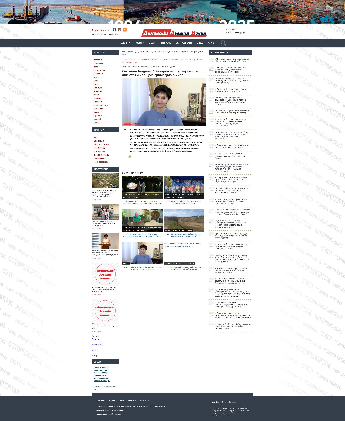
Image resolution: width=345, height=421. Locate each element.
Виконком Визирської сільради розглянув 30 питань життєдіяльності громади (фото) (229, 80)
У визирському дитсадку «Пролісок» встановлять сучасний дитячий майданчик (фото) (228, 270)
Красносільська (101, 144)
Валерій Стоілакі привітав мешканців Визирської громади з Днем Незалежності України (229, 190)
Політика (97, 59)
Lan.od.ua (233, 402)
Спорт (96, 84)
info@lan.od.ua (114, 414)
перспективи (154, 67)
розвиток (144, 67)
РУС (228, 29)
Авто (95, 80)
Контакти (144, 400)
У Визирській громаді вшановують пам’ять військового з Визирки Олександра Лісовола (228, 246)
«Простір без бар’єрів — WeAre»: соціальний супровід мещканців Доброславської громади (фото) (227, 280)
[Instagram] (120, 29)
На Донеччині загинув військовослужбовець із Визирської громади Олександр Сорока (228, 304)
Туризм (96, 94)
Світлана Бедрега (168, 67)
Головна (125, 43)
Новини (139, 43)
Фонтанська (100, 158)
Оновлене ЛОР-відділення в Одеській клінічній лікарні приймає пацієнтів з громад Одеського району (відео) (229, 211)
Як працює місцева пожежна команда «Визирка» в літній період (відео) (229, 111)
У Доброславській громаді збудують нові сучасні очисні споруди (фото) (228, 146)
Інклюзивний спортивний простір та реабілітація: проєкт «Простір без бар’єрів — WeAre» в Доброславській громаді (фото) (229, 258)
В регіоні (97, 115)
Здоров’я (97, 101)
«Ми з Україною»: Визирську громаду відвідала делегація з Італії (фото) (229, 60)
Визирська (99, 140)
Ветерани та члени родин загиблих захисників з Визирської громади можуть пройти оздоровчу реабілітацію (228, 135)
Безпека (97, 98)
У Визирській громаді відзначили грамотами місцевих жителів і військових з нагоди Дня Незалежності (227, 122)
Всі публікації (184, 43)
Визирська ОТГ (133, 67)
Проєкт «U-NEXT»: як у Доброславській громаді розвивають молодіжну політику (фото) (230, 326)
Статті (152, 43)
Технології (98, 73)
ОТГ (95, 137)
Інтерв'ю (166, 43)
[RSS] (125, 29)
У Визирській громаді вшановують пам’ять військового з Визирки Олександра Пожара (228, 201)
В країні (97, 119)
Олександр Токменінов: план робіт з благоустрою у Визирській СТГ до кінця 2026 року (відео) (228, 69)
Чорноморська (101, 161)
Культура (97, 87)
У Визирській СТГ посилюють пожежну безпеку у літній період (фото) (227, 155)
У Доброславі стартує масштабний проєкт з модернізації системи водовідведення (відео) (228, 179)
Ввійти (229, 32)
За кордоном (99, 108)
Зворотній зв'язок (100, 30)
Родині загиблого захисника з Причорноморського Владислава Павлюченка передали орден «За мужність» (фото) (227, 223)
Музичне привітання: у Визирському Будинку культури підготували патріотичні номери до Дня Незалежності (229, 167)
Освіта (96, 77)
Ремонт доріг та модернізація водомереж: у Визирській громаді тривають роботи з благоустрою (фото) (227, 100)
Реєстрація (240, 32)
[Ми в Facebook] (114, 29)
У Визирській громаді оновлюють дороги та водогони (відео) (227, 90)
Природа (97, 91)
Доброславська (101, 154)
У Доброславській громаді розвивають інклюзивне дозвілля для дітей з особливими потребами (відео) (230, 315)
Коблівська (99, 147)
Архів (211, 43)
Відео (200, 43)
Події (95, 66)
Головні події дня (150, 59)
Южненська (99, 151)
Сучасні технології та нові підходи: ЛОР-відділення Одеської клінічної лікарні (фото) (228, 235)
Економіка (98, 63)
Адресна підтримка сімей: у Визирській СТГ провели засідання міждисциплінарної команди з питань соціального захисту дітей (229, 292)
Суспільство (99, 70)
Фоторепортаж (100, 105)
